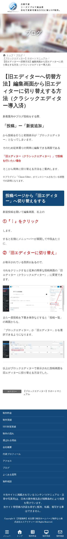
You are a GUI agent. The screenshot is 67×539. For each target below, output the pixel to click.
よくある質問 (9, 474)
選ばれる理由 (9, 440)
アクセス (7, 461)
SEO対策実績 (9, 426)
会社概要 (7, 447)
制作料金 (7, 413)
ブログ (6, 467)
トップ (20, 536)
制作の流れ (8, 433)
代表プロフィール (12, 454)
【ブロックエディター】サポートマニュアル (42, 393)
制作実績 (7, 420)
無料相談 (7, 481)
